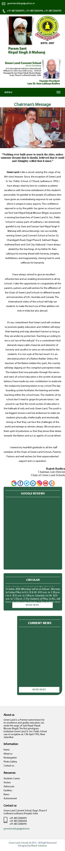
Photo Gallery (10, 762)
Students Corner (12, 778)
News (6, 794)
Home (7, 750)
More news (32, 605)
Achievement (10, 798)
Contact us (9, 766)
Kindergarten (10, 758)
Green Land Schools (19, 843)
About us (8, 754)
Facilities (8, 790)
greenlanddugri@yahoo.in (21, 3)
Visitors (7, 782)
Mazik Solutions (39, 846)
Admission (9, 786)
